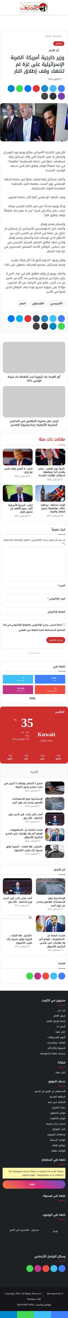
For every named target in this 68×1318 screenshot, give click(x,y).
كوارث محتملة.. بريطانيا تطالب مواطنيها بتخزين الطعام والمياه (53, 508)
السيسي (55, 303)
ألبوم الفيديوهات (56, 1037)
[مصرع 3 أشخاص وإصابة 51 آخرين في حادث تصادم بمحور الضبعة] (54, 788)
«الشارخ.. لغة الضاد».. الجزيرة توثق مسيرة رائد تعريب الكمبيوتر (24, 848)
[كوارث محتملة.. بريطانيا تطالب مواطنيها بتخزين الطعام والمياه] (50, 493)
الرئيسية (57, 36)
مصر (22, 303)
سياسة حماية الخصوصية (52, 1053)
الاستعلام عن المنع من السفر (50, 1091)
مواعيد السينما (57, 1140)
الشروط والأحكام (56, 1048)
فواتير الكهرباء (57, 1118)
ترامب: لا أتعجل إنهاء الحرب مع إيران (18, 470)
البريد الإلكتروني (56, 598)
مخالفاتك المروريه (56, 1134)
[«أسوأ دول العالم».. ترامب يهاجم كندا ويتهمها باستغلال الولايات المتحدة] (50, 457)
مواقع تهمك (58, 1145)
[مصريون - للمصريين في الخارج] (34, 7)
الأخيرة (34, 772)
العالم (48, 36)
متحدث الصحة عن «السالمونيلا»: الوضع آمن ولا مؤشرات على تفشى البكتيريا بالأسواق (24, 834)
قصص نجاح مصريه (55, 1124)
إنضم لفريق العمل (55, 1021)
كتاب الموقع (58, 1129)
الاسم (61, 585)
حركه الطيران (58, 1107)
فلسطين (37, 303)
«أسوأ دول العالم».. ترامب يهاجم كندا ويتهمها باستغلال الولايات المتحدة (51, 472)
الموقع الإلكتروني (56, 612)
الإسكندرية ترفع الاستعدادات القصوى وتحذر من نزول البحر (27, 801)
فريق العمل (59, 1016)
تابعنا (33, 1184)
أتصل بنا (61, 1026)
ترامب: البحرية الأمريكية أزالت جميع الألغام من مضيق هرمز (20, 508)
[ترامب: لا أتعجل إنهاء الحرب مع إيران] (18, 457)
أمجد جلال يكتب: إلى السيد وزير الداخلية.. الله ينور (26, 816)
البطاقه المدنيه (57, 1097)
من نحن (61, 1010)
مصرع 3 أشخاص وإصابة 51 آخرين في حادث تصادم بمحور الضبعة (23, 785)
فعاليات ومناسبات (56, 1043)
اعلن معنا (60, 1032)
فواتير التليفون (57, 1113)
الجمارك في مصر (56, 1102)
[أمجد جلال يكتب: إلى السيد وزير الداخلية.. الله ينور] (54, 819)
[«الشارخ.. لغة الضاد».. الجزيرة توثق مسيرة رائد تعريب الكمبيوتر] (54, 851)
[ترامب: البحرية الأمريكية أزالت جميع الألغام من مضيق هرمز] (18, 493)
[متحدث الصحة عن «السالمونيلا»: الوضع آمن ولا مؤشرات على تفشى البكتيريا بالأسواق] (54, 834)
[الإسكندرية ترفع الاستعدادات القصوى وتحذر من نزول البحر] (54, 803)
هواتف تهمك (58, 1151)
